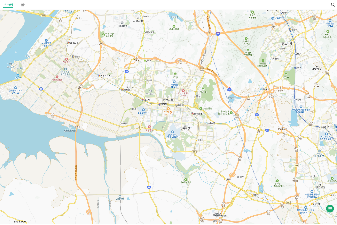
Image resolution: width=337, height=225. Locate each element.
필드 (24, 4)
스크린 (8, 4)
